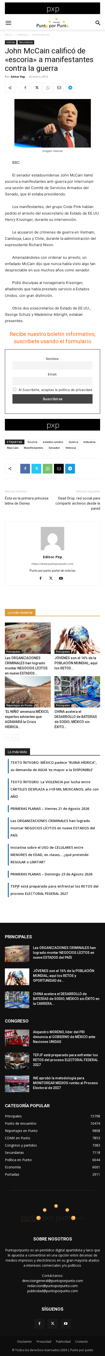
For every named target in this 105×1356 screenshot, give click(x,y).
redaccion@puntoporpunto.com (52, 1285)
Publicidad (63, 1341)
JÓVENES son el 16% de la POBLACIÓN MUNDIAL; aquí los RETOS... (75, 663)
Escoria (32, 442)
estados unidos (53, 442)
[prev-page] (8, 737)
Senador (54, 447)
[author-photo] (52, 550)
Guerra (73, 442)
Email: (52, 374)
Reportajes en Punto (19, 705)
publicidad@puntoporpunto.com (52, 1291)
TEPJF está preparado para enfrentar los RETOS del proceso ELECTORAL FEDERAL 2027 (65, 1060)
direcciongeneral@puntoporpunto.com (52, 1280)
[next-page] (16, 737)
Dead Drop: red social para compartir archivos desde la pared (77, 503)
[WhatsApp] (47, 87)
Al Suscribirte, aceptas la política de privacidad (55, 390)
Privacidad (44, 1341)
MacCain (13, 447)
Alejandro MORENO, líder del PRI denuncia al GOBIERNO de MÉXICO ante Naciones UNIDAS (64, 1037)
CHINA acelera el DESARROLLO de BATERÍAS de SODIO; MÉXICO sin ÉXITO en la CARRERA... (66, 999)
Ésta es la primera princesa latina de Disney (26, 501)
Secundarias (40, 35)
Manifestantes (33, 447)
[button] (8, 23)
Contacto (81, 1341)
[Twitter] (36, 87)
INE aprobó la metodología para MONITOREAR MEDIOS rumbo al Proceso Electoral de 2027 (65, 1083)
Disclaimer (24, 1341)
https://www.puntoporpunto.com (53, 564)
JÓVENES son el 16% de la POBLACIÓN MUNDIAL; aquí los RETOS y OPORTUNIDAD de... (63, 975)
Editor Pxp (18, 76)
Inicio (8, 35)
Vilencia (70, 447)
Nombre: (52, 359)
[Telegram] (70, 87)
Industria (89, 442)
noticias (22, 35)
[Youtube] (63, 579)
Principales (13, 651)
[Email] (59, 87)
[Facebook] (25, 87)
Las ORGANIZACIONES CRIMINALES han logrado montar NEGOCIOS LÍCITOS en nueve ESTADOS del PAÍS (64, 952)
